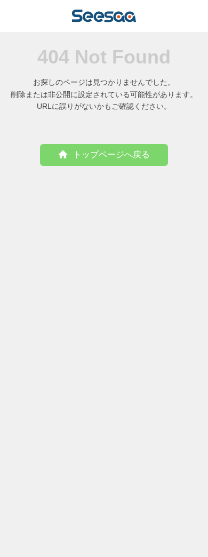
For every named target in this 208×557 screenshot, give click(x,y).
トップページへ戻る (111, 154)
